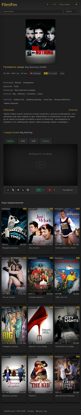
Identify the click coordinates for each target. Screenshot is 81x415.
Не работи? (68, 190)
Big (14, 94)
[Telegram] (18, 190)
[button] (47, 4)
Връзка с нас (41, 411)
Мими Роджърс (11, 103)
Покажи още (73, 110)
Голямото (31, 94)
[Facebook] (8, 190)
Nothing (21, 94)
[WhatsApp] (28, 190)
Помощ (31, 411)
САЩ (16, 86)
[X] (13, 190)
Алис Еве (48, 100)
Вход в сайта (64, 4)
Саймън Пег (19, 100)
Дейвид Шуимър (34, 100)
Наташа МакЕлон (62, 100)
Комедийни (28, 83)
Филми (18, 83)
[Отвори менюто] (76, 4)
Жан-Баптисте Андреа (25, 90)
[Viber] (23, 190)
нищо (40, 94)
